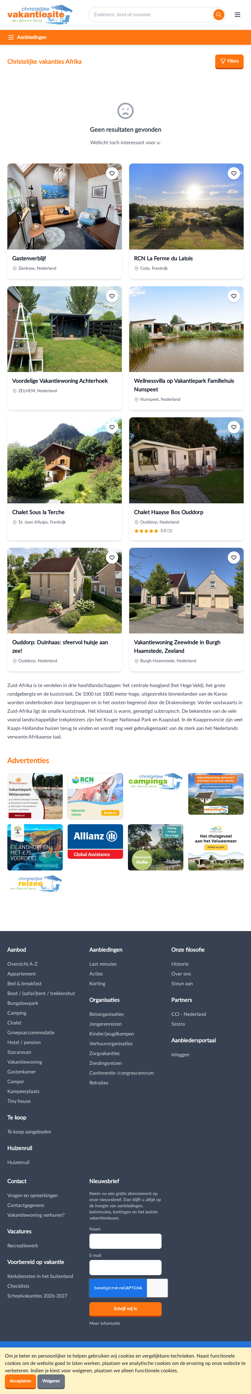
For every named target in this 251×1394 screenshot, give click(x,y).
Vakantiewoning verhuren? (36, 1215)
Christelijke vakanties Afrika (44, 62)
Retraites (98, 1082)
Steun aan (182, 983)
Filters (233, 61)
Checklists (18, 1286)
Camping (16, 1013)
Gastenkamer (21, 1071)
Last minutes (103, 964)
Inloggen (180, 1054)
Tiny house (19, 1101)
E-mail (95, 1255)
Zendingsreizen (105, 1063)
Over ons (181, 973)
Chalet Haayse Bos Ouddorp (168, 512)
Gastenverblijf (29, 258)
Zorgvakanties (104, 1053)
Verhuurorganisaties (111, 1043)
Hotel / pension (24, 1042)
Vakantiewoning (24, 1062)
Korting (97, 983)
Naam (95, 1229)
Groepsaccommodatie (30, 1032)
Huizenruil (18, 1162)
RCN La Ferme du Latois (163, 258)
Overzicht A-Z (22, 964)
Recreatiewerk (22, 1245)
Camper (15, 1081)
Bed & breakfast (24, 983)
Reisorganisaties (106, 1014)
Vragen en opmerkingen (32, 1195)
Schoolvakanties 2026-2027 (37, 1296)
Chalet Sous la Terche (38, 512)
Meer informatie (104, 1323)
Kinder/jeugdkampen (111, 1033)
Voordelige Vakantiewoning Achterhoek (60, 381)
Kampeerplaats (23, 1091)
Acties (96, 973)
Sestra (178, 1024)
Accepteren (20, 1381)
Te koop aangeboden (29, 1131)
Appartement (21, 973)
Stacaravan (19, 1052)
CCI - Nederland (188, 1014)
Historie (180, 964)
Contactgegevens (25, 1205)
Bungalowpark (22, 1003)
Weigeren (51, 1381)
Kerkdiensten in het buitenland (40, 1276)
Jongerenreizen (105, 1024)
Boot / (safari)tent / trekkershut (41, 993)
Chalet (14, 1022)
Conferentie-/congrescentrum (121, 1073)
